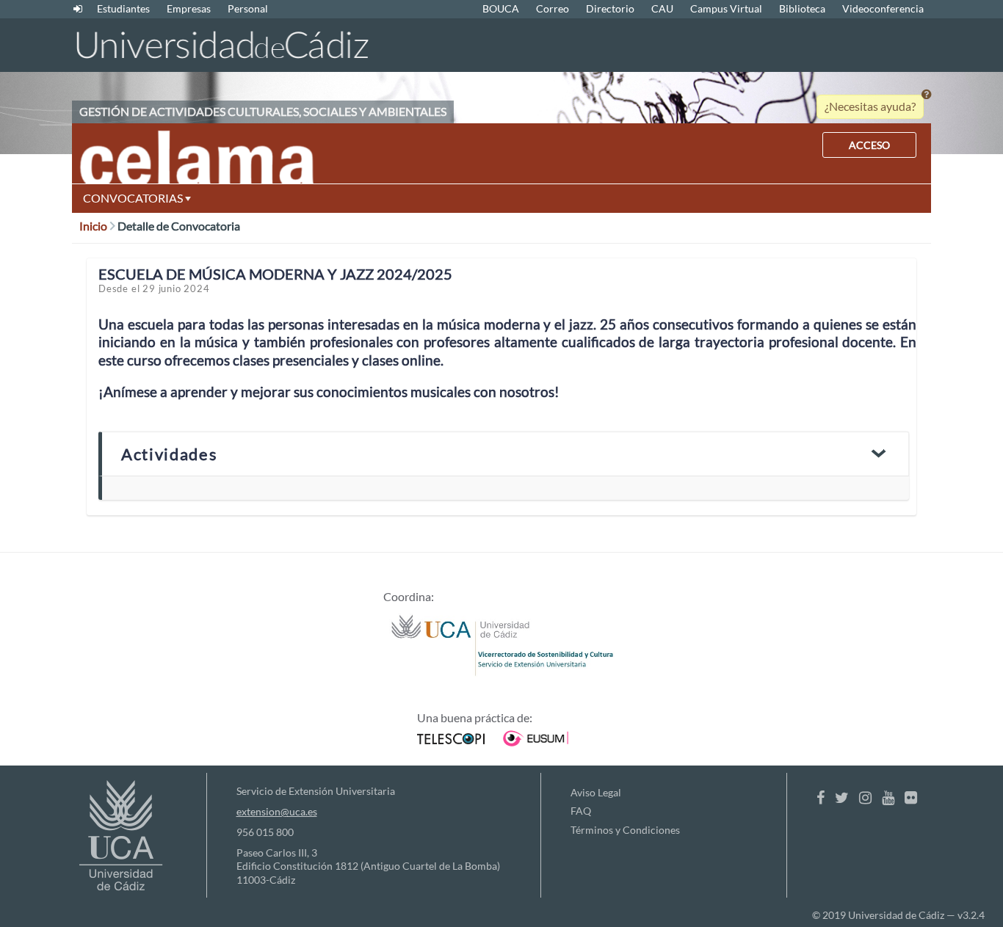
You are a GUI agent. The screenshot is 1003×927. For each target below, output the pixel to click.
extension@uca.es (276, 811)
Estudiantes (123, 8)
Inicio (94, 226)
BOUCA (500, 8)
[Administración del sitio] (77, 8)
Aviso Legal (596, 792)
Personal (248, 8)
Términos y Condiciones (625, 830)
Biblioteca (802, 8)
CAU (662, 8)
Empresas (189, 8)
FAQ (581, 810)
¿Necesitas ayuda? (870, 106)
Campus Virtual (726, 8)
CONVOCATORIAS (134, 198)
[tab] (503, 454)
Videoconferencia (883, 8)
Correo (552, 8)
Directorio (610, 8)
